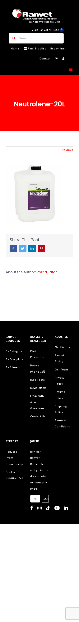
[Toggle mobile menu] (71, 69)
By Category (14, 351)
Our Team (61, 369)
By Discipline (14, 359)
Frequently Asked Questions (37, 402)
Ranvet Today (59, 358)
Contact (45, 58)
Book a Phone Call (37, 368)
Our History (62, 347)
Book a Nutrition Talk (15, 475)
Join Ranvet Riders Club (45, 21)
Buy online (57, 48)
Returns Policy (60, 395)
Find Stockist (36, 48)
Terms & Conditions (62, 423)
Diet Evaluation (37, 354)
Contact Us (38, 416)
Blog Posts (37, 379)
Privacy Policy (59, 380)
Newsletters (38, 388)
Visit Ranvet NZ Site (46, 30)
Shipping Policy (61, 409)
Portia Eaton (47, 272)
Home (15, 48)
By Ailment (13, 367)
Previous (66, 150)
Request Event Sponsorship (14, 458)
